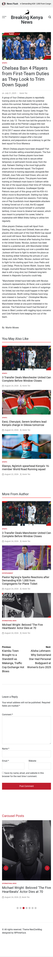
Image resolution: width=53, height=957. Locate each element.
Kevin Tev (23, 93)
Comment (7, 714)
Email (5, 761)
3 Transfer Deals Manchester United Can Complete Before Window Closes (26, 379)
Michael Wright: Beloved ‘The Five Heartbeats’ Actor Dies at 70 (22, 626)
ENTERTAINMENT (7, 573)
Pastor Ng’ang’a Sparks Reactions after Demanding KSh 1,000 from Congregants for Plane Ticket (25, 580)
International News (9, 620)
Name (5, 748)
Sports (4, 63)
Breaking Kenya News (27, 19)
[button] (18, 908)
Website (32, 761)
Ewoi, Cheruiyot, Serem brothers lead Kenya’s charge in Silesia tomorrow (24, 423)
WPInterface (20, 932)
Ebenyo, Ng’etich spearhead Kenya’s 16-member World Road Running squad (25, 467)
